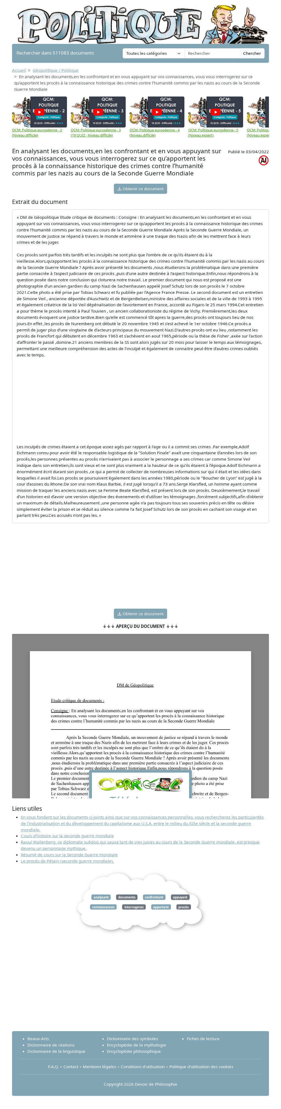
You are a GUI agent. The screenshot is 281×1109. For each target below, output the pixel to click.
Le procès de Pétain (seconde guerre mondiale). (67, 861)
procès (183, 907)
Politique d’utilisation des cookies (201, 1066)
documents (127, 897)
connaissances (103, 907)
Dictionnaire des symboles (132, 1038)
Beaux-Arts (38, 1038)
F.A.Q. (53, 1066)
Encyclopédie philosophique (134, 1051)
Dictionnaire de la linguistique (56, 1051)
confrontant (154, 897)
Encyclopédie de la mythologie (136, 1045)
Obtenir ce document (143, 188)
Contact (70, 1066)
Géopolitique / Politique (55, 70)
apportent (161, 907)
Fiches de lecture (203, 1038)
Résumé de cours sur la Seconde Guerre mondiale (69, 854)
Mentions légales (99, 1066)
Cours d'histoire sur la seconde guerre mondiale (67, 835)
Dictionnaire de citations (50, 1045)
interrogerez (134, 907)
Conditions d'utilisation (143, 1066)
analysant (101, 897)
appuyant (180, 897)
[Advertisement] (140, 400)
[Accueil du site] (140, 21)
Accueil (19, 70)
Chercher (252, 53)
